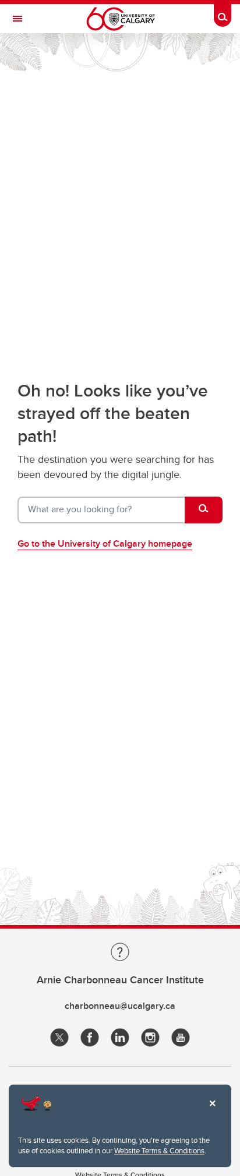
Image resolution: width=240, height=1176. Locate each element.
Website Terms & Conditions (159, 1150)
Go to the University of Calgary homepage (104, 543)
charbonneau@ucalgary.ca (120, 1005)
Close (212, 1111)
